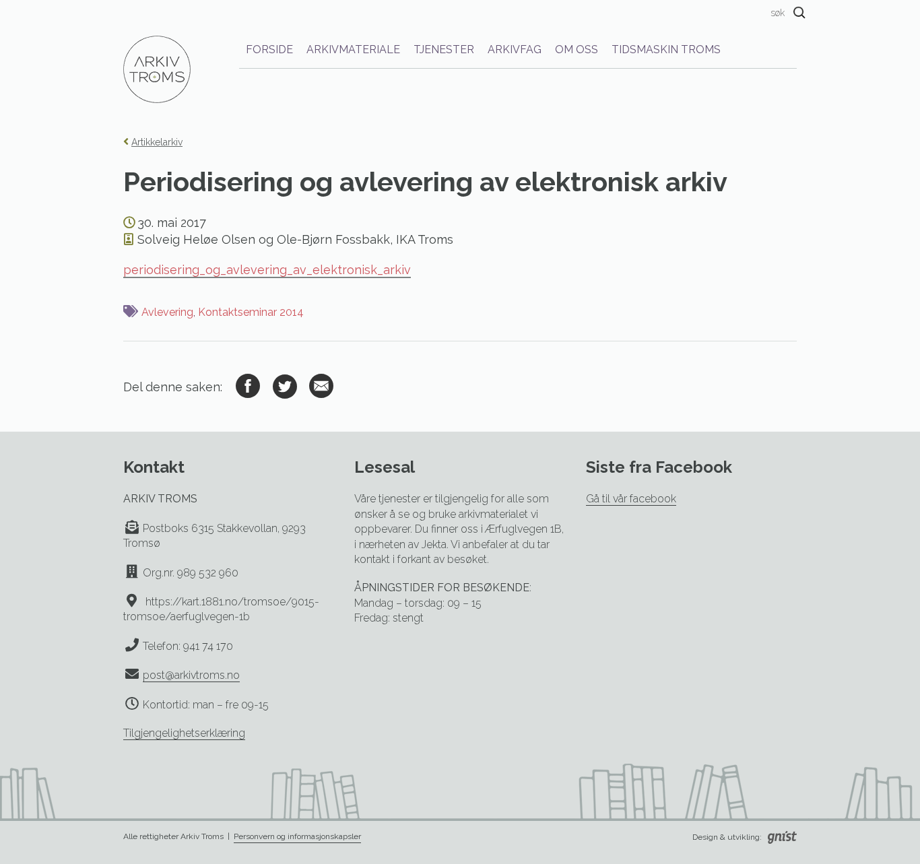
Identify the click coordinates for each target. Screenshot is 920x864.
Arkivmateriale (353, 49)
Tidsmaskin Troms (666, 49)
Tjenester (444, 49)
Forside (269, 49)
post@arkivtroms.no (191, 675)
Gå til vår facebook (631, 498)
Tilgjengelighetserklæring (184, 733)
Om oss (576, 49)
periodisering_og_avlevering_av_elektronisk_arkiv (267, 270)
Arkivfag (514, 49)
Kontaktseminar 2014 (251, 312)
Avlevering (167, 312)
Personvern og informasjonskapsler (297, 836)
